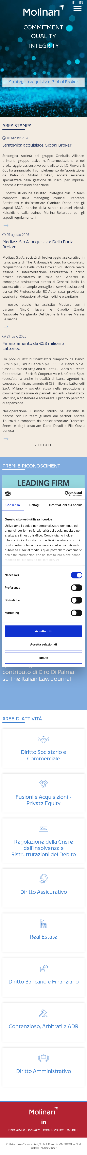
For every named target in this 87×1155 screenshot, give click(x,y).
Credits (73, 1130)
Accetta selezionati (43, 644)
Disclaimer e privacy (24, 1130)
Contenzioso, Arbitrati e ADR (43, 1025)
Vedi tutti (43, 445)
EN (81, 2)
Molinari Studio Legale (43, 10)
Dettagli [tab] (34, 505)
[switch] (76, 587)
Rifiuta (43, 658)
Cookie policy (53, 1130)
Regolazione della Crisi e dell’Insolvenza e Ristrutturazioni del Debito (43, 846)
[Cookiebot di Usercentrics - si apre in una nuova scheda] (64, 493)
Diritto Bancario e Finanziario (43, 980)
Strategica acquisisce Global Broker (36, 144)
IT (73, 2)
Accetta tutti (43, 631)
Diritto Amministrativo (43, 1070)
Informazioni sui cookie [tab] (65, 505)
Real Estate (43, 935)
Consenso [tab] (12, 505)
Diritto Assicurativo (43, 890)
